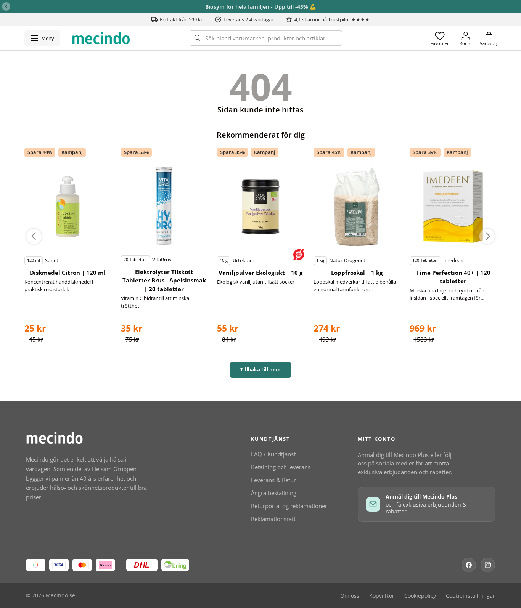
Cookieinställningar (470, 595)
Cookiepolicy (420, 595)
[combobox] (266, 38)
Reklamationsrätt (273, 518)
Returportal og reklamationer (289, 505)
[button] (489, 38)
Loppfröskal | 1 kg (357, 272)
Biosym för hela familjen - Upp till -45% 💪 (260, 6)
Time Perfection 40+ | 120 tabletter (453, 277)
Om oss (349, 595)
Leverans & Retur (273, 479)
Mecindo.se (60, 595)
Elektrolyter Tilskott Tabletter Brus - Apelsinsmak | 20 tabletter (164, 280)
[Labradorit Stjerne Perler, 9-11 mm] (67, 206)
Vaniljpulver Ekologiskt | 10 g (260, 272)
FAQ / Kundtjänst (273, 454)
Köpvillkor (381, 595)
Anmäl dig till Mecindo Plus (393, 455)
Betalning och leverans (280, 467)
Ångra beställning (273, 492)
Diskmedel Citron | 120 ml (68, 272)
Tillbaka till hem (260, 369)
